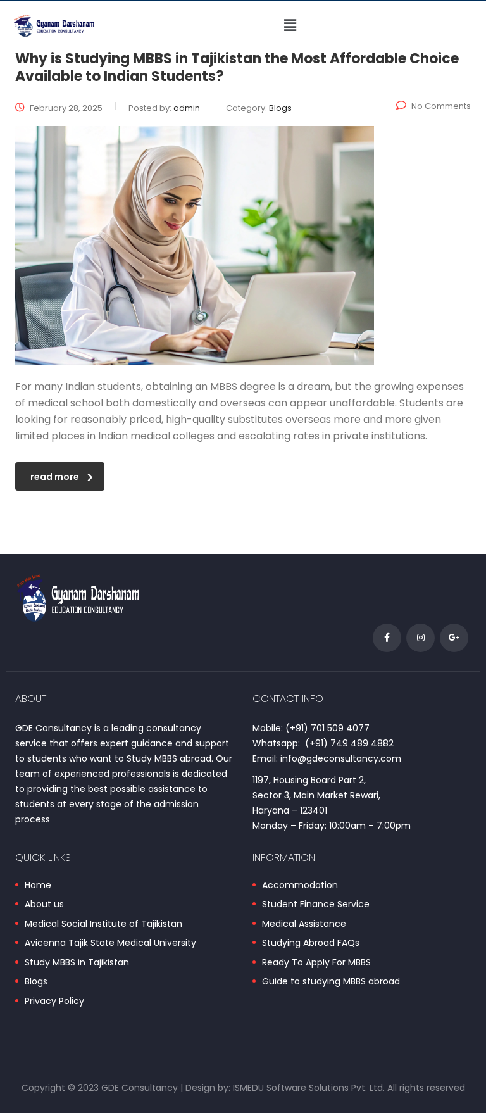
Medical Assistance (304, 924)
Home (38, 885)
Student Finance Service (316, 904)
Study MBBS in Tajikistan (77, 963)
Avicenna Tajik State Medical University (110, 943)
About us (44, 904)
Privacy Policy (54, 1001)
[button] (290, 25)
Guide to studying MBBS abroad (331, 982)
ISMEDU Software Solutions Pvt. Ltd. (309, 1087)
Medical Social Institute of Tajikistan (103, 924)
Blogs (36, 982)
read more (54, 476)
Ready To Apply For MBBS (316, 963)
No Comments (441, 106)
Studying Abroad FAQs (310, 943)
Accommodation (300, 885)
